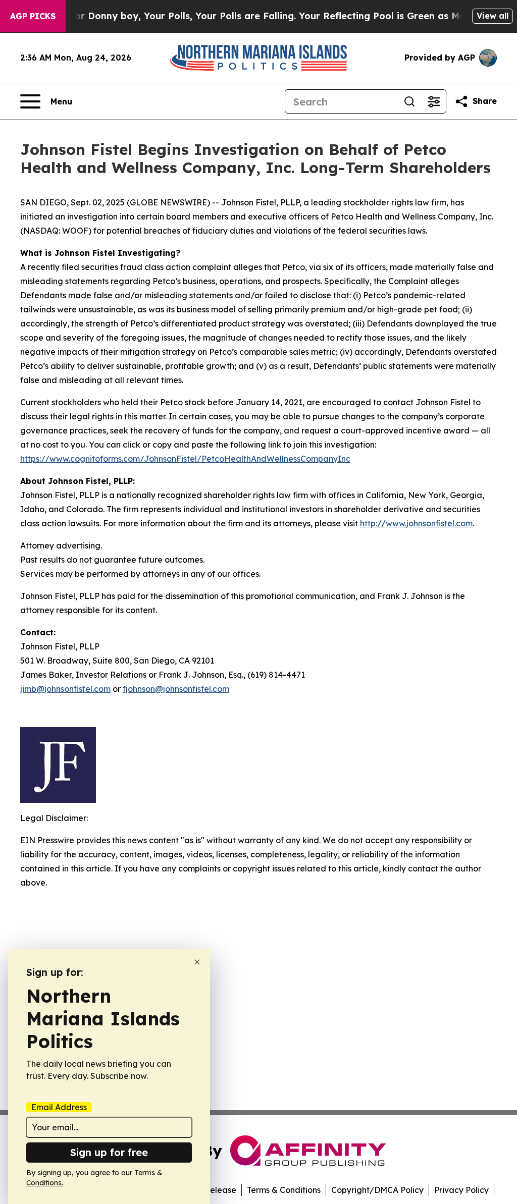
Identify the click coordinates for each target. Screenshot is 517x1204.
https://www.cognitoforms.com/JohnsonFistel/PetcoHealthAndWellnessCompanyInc (185, 459)
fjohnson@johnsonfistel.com (176, 689)
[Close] (197, 962)
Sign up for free (109, 1152)
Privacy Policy (461, 1190)
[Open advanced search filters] (434, 101)
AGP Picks (33, 16)
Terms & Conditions (284, 1190)
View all (492, 16)
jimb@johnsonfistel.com (65, 689)
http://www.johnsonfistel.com (416, 523)
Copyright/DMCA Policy (377, 1190)
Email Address (59, 1107)
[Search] (409, 101)
